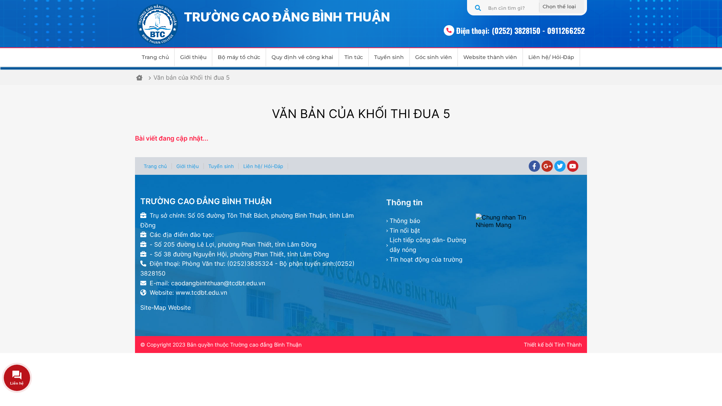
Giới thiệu (193, 57)
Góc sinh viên (433, 57)
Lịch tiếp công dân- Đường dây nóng (428, 244)
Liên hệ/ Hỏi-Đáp (551, 57)
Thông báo (405, 220)
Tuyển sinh (389, 57)
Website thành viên (490, 57)
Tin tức (353, 57)
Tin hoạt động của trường (426, 259)
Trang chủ (155, 57)
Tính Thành (568, 344)
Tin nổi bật (405, 230)
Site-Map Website (165, 307)
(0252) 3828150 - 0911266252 (538, 30)
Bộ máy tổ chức (239, 57)
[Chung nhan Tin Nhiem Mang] (529, 221)
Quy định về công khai (302, 57)
